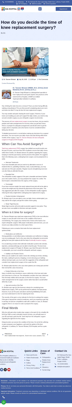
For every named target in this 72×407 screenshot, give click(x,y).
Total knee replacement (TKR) (11, 148)
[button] (40, 8)
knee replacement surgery (19, 121)
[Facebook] (1, 369)
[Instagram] (5, 369)
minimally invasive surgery (38, 240)
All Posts (15, 102)
